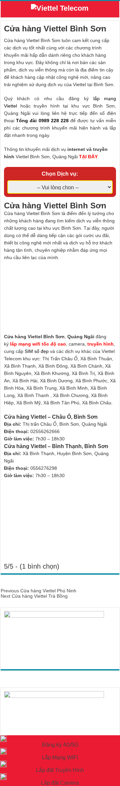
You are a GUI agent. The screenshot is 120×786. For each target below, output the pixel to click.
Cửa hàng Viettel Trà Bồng (34, 596)
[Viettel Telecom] (60, 9)
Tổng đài (26, 120)
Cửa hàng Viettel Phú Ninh (38, 590)
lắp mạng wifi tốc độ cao (38, 344)
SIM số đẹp (37, 351)
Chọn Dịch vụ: (60, 174)
